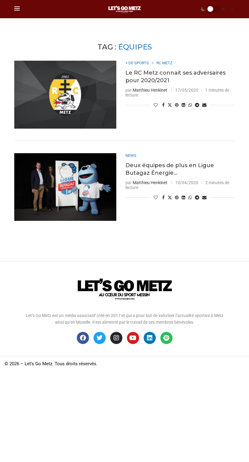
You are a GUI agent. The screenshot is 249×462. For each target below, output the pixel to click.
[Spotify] (166, 338)
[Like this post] (156, 105)
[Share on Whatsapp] (190, 105)
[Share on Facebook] (163, 105)
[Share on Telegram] (197, 105)
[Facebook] (83, 338)
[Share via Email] (204, 105)
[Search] (232, 9)
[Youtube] (133, 338)
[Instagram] (116, 338)
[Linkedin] (150, 338)
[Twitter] (100, 338)
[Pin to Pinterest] (177, 105)
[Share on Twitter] (170, 104)
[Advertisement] (124, 416)
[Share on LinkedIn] (183, 105)
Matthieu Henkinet (150, 90)
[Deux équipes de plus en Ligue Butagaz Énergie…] (65, 187)
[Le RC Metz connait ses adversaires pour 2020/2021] (65, 95)
